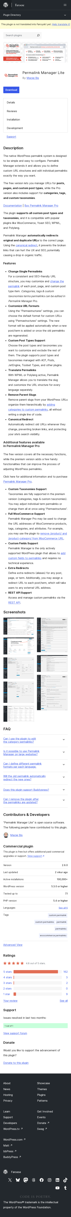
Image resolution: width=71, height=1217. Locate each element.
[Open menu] (65, 5)
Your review (10, 1000)
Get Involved (45, 1111)
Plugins (41, 1095)
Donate (43, 1123)
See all (64, 1000)
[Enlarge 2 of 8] (29, 641)
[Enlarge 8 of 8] (63, 679)
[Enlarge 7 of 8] (63, 659)
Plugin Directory (12, 14)
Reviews (12, 111)
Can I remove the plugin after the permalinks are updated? (21, 801)
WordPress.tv (13, 1129)
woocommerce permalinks (53, 935)
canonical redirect (26, 245)
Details (11, 102)
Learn (6, 1111)
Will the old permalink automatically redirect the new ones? (24, 778)
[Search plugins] (38, 35)
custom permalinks (44, 922)
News (6, 1089)
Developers (10, 1123)
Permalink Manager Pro (17, 481)
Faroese (16, 1172)
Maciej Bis (33, 78)
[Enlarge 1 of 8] (29, 622)
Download (11, 89)
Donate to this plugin (16, 1062)
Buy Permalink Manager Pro (41, 205)
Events (41, 1117)
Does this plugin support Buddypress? (26, 789)
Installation (13, 119)
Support (11, 136)
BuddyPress (12, 1157)
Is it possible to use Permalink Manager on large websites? (21, 753)
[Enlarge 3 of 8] (29, 661)
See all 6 (63, 907)
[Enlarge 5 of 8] (29, 710)
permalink (61, 922)
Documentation (12, 205)
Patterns (42, 1100)
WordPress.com (14, 1139)
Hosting (8, 1095)
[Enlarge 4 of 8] (29, 685)
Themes (42, 1089)
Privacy (7, 1100)
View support (34, 856)
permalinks (60, 929)
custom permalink (57, 915)
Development (15, 128)
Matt (8, 1145)
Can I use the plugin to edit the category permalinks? (19, 740)
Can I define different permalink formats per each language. (22, 765)
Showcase (43, 1083)
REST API (14, 602)
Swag (42, 1129)
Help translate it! (61, 24)
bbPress (10, 1151)
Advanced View (12, 944)
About (7, 1083)
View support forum (15, 1033)
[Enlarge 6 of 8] (63, 622)
